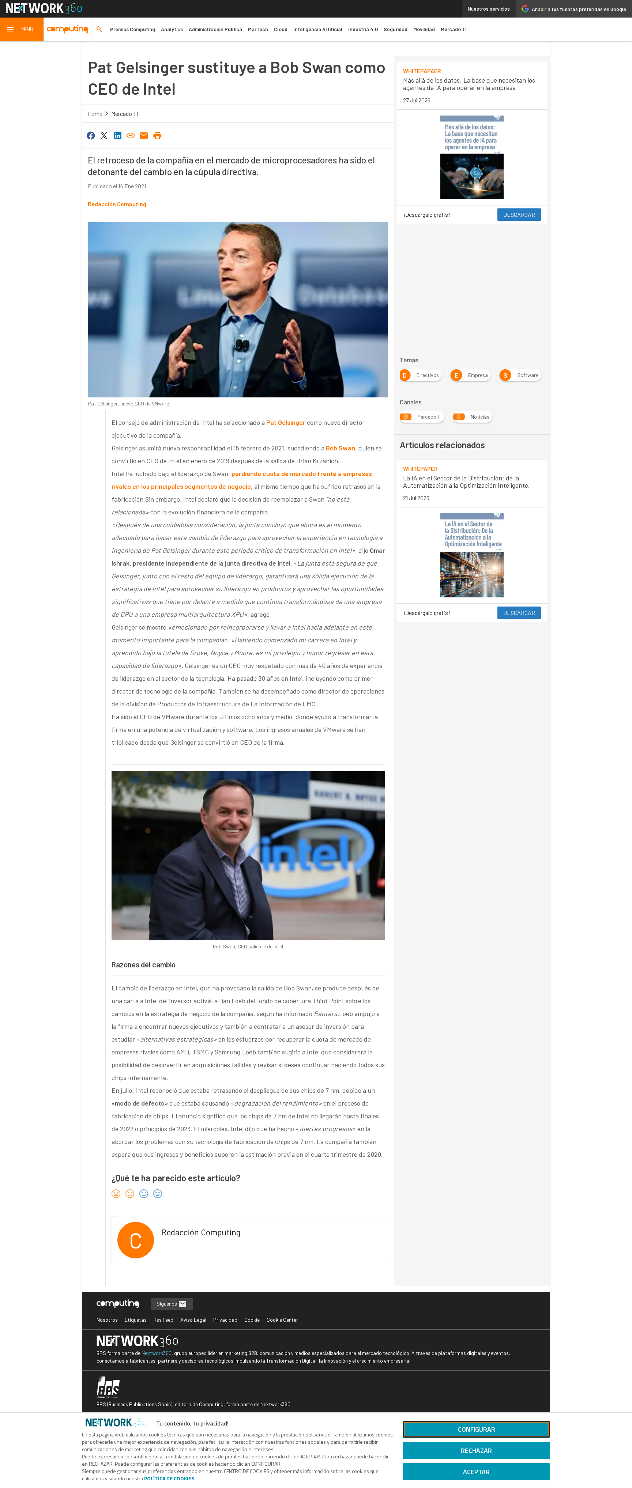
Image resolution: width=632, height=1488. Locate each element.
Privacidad (225, 1320)
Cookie (252, 1320)
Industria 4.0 (363, 29)
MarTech (258, 29)
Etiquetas (136, 1320)
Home (95, 113)
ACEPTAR (476, 1472)
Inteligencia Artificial (317, 29)
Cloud (280, 29)
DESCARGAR (519, 214)
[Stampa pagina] (157, 135)
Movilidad (424, 29)
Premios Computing (132, 29)
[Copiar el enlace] (130, 135)
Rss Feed (163, 1320)
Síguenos (167, 1303)
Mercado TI (454, 29)
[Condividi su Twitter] (104, 135)
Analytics (172, 29)
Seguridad (395, 29)
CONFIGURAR (476, 1429)
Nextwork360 (157, 1353)
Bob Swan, (342, 448)
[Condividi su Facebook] (91, 135)
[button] (22, 29)
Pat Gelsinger (285, 422)
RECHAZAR (476, 1450)
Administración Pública (215, 29)
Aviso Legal (193, 1320)
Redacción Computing (117, 203)
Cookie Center (282, 1320)
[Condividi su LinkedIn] (117, 135)
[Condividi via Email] (144, 135)
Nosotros (107, 1320)
